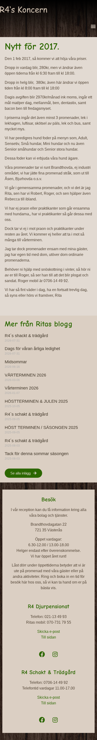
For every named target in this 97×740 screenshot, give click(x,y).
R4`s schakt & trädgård (26, 414)
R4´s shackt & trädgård (26, 335)
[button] (93, 26)
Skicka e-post (48, 632)
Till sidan (48, 637)
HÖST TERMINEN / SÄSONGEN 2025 (41, 427)
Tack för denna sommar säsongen (37, 453)
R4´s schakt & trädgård (26, 440)
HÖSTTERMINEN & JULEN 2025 (36, 401)
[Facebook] (42, 654)
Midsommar (16, 361)
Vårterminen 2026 (21, 388)
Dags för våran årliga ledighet (32, 348)
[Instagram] (55, 654)
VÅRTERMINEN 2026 (25, 375)
